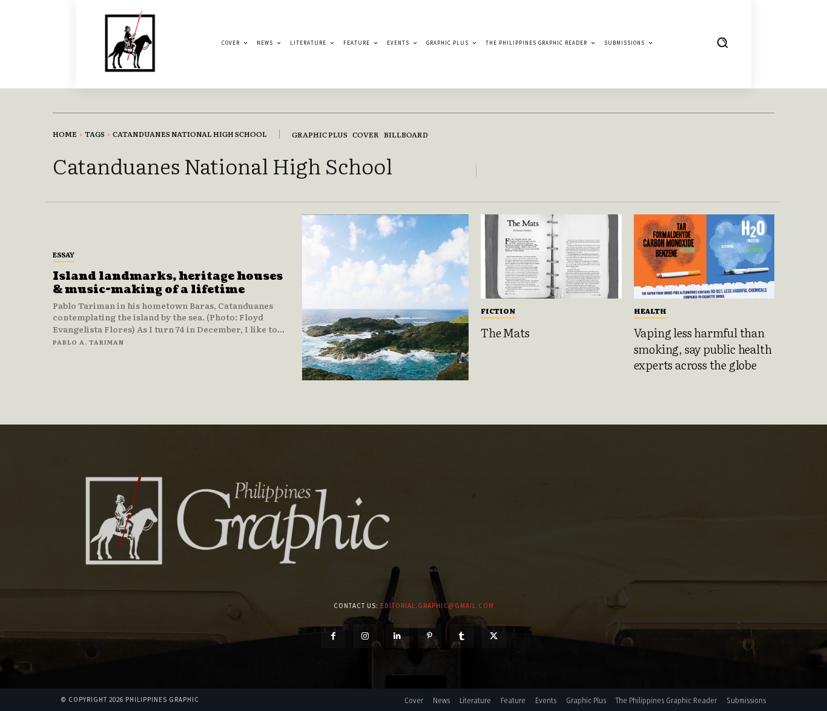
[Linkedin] (397, 636)
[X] (494, 636)
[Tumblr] (461, 636)
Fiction (498, 311)
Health (650, 311)
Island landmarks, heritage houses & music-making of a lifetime (168, 283)
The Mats (505, 332)
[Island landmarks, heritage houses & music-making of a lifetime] (385, 297)
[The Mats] (551, 256)
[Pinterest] (429, 636)
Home (65, 133)
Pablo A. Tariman (88, 341)
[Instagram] (365, 636)
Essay (63, 254)
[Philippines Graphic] (130, 42)
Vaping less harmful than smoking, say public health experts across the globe (703, 348)
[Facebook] (332, 636)
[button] (722, 42)
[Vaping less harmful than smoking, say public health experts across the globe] (704, 256)
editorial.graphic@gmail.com (437, 605)
